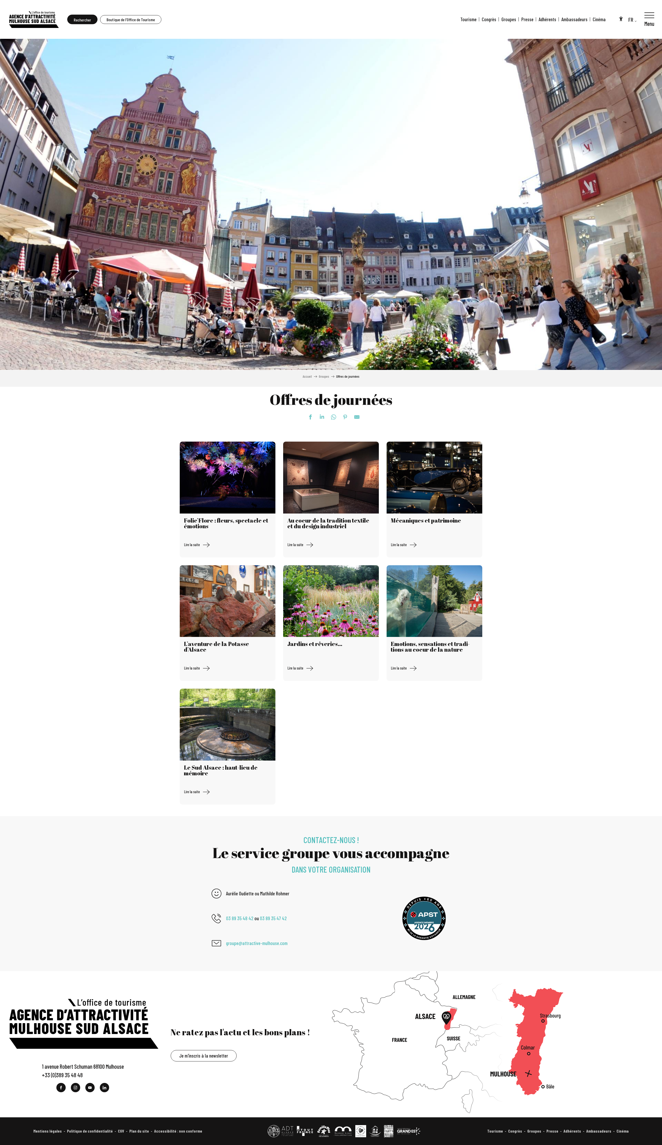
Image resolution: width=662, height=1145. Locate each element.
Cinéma (599, 19)
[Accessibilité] (621, 18)
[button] (82, 19)
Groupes (508, 19)
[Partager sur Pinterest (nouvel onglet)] (342, 417)
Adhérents (547, 19)
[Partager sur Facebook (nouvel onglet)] (307, 417)
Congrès (489, 19)
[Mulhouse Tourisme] (33, 19)
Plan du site (139, 1130)
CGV (121, 1130)
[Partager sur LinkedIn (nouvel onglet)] (319, 417)
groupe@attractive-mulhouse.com (257, 943)
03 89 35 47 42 (273, 918)
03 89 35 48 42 (239, 918)
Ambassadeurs (574, 19)
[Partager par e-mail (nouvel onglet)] (354, 417)
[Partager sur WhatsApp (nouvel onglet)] (331, 417)
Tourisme (468, 19)
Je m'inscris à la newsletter (203, 1056)
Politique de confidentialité (90, 1130)
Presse (527, 19)
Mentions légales (47, 1130)
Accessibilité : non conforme (178, 1130)
